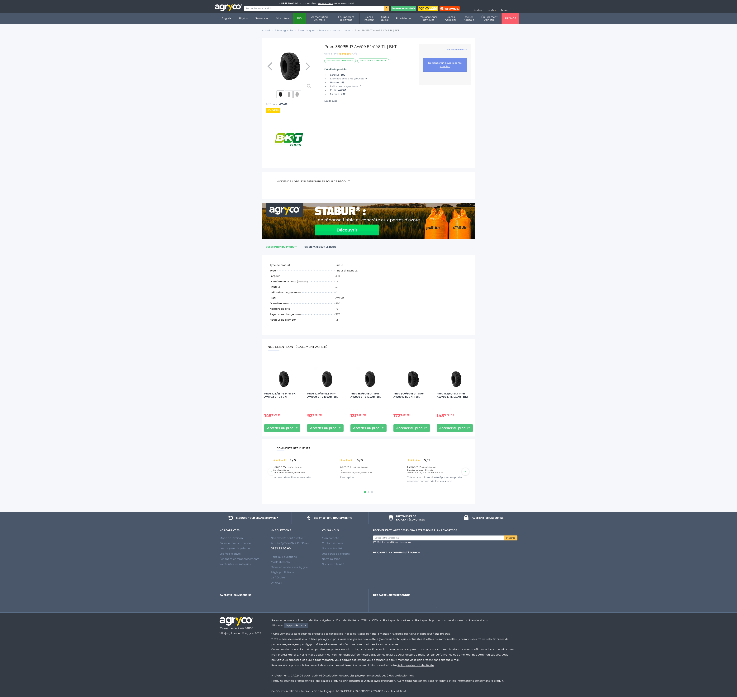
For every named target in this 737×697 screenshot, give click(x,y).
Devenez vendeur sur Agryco (289, 567)
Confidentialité (346, 620)
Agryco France (294, 625)
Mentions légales (319, 620)
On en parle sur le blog (373, 61)
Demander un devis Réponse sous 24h (445, 64)
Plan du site (476, 620)
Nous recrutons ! (333, 564)
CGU (364, 620)
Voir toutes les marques (235, 564)
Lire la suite (330, 100)
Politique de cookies (396, 620)
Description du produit (340, 61)
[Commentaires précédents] (271, 471)
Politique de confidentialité (415, 665)
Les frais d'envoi (230, 553)
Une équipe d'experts (336, 553)
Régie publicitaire (282, 572)
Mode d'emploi (281, 561)
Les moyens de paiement (236, 548)
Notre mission (331, 558)
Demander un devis (403, 8)
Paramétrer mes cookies (287, 620)
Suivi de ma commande (235, 543)
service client (325, 3)
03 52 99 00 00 (289, 3)
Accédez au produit (282, 428)
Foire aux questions (284, 556)
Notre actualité (332, 548)
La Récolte (278, 577)
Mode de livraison (231, 537)
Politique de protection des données (439, 620)
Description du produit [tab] (281, 247)
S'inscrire (511, 538)
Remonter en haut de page (727, 680)
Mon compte (330, 537)
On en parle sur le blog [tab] (320, 247)
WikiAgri (276, 582)
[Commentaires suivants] (465, 471)
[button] (479, 6)
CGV (375, 620)
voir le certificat (396, 691)
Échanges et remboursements (239, 558)
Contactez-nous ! (333, 543)
